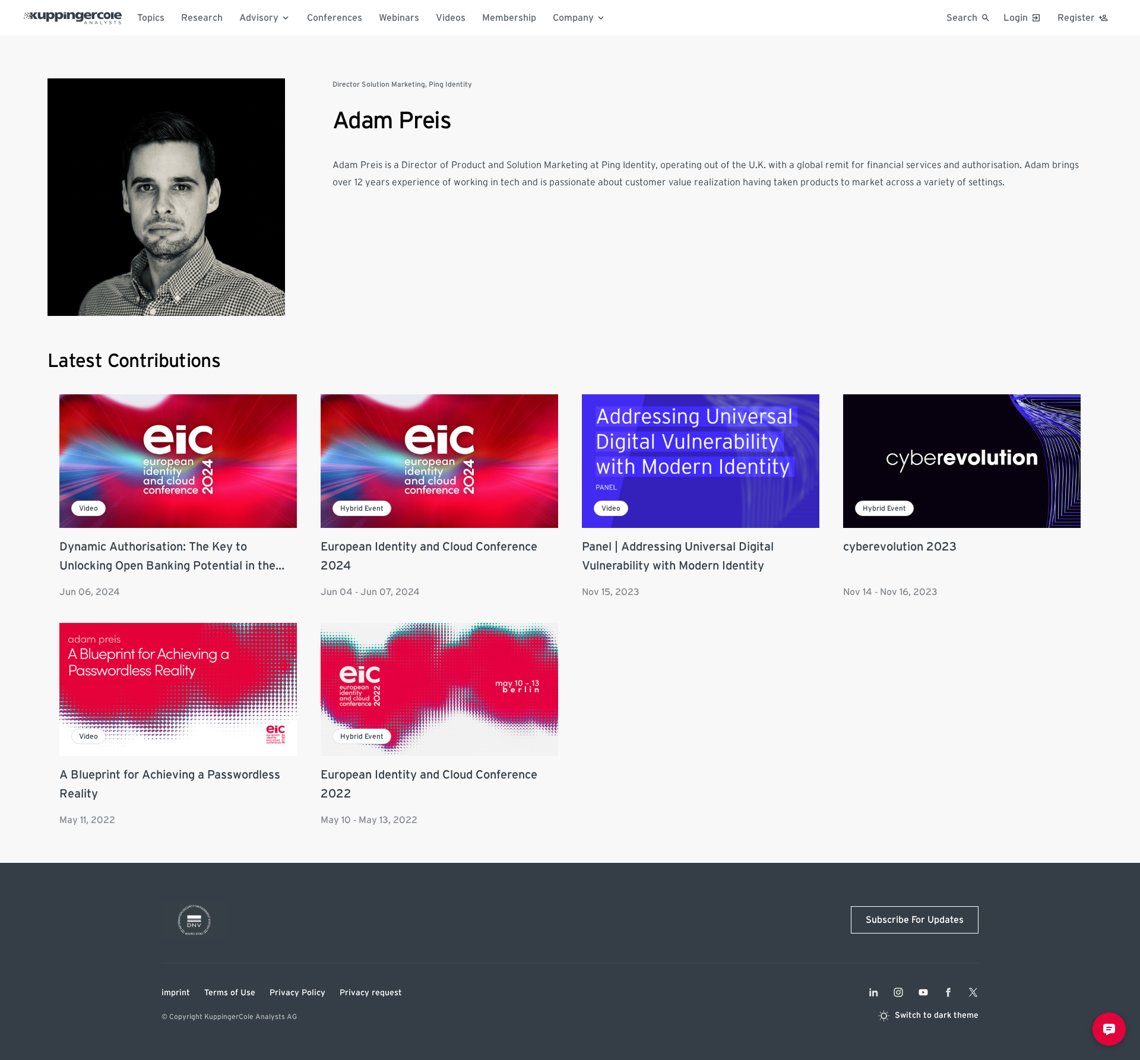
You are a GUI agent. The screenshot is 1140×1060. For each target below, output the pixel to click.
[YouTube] (923, 992)
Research (202, 18)
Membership (509, 18)
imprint (176, 993)
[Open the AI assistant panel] (1109, 1029)
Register (1076, 18)
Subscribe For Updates (915, 920)
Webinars (399, 18)
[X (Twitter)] (973, 992)
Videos (451, 18)
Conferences (334, 18)
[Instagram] (898, 992)
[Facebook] (948, 992)
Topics (150, 18)
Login (1015, 18)
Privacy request (371, 993)
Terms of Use (229, 993)
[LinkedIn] (873, 992)
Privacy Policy (297, 993)
